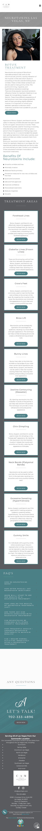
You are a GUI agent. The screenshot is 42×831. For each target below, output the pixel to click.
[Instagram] (23, 788)
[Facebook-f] (19, 788)
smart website (12, 818)
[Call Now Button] (4, 812)
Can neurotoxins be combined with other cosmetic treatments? (16, 622)
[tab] (21, 583)
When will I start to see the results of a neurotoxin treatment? (18, 597)
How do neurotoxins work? (15, 583)
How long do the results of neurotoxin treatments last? (19, 605)
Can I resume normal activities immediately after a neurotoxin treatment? (16, 641)
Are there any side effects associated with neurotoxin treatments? (18, 613)
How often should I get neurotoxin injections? (17, 589)
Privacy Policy (25, 814)
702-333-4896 (21, 717)
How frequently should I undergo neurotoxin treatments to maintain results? (18, 631)
